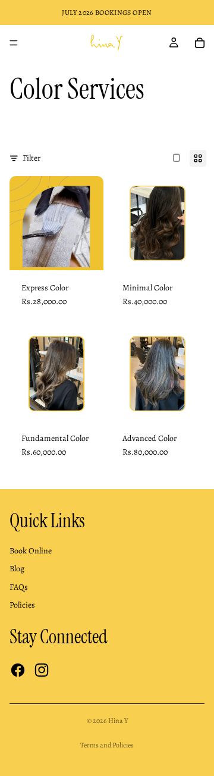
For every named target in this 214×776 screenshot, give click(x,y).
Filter (31, 158)
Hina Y (118, 720)
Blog (17, 568)
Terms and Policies (107, 745)
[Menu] (13, 43)
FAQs (19, 587)
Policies (22, 605)
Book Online (31, 550)
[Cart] (200, 43)
